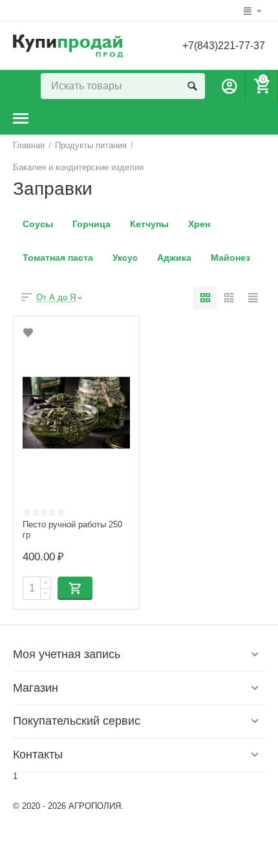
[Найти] (192, 86)
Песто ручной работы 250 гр (72, 530)
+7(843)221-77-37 (223, 45)
